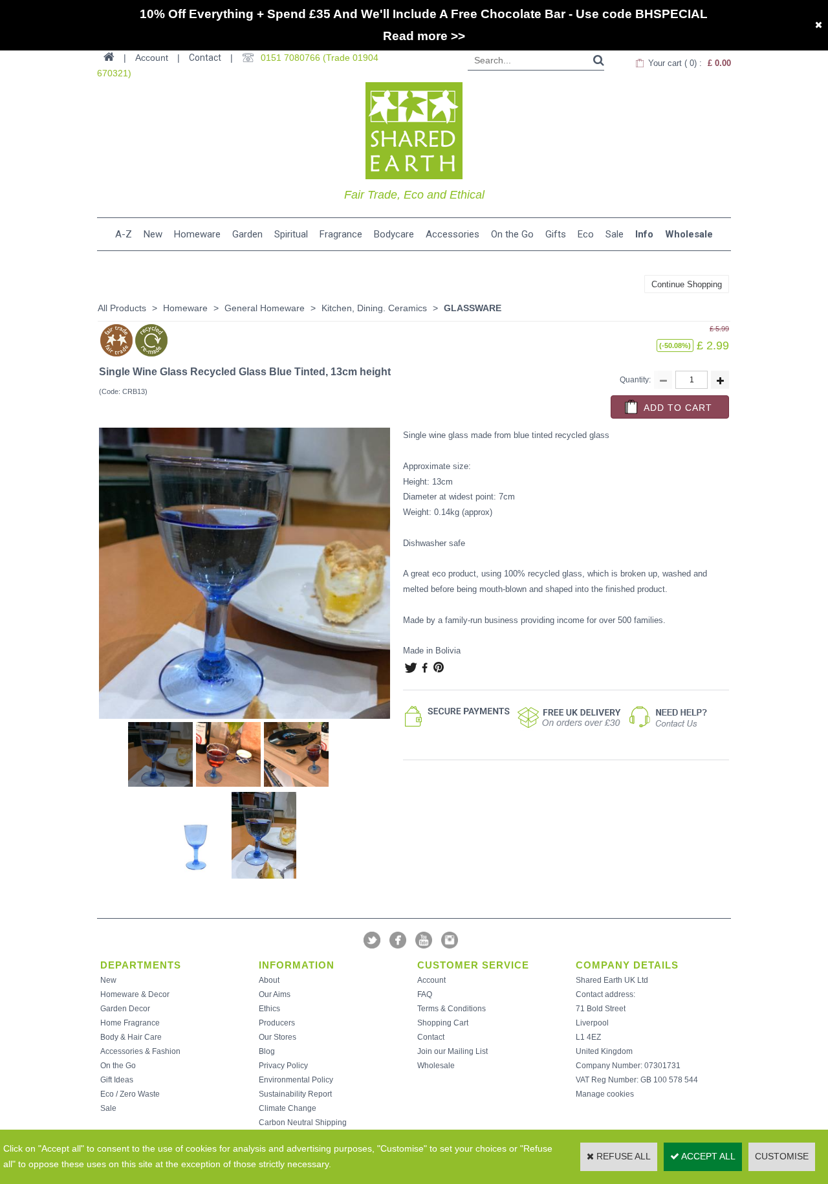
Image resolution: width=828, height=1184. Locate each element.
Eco (586, 234)
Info (644, 234)
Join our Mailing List (452, 1051)
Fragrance (341, 234)
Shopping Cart (442, 1022)
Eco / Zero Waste (130, 1094)
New (153, 234)
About (269, 980)
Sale (614, 234)
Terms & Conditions (451, 1008)
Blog (267, 1051)
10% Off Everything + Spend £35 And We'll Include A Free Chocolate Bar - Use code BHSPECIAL (424, 14)
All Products (122, 308)
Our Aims (274, 994)
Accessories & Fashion (140, 1051)
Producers (277, 1022)
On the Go (512, 234)
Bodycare (394, 234)
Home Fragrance (130, 1022)
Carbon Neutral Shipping (303, 1122)
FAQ (424, 994)
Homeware (197, 234)
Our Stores (277, 1037)
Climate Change (287, 1108)
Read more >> (424, 36)
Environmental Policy (296, 1079)
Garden (247, 234)
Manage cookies (605, 1094)
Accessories (452, 234)
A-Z (123, 234)
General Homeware (264, 308)
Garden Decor (125, 1008)
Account (431, 980)
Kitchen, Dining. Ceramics (374, 308)
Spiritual (291, 234)
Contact (205, 57)
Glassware (472, 308)
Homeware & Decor (134, 994)
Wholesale (689, 234)
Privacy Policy (283, 1065)
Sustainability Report (295, 1094)
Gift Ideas (116, 1079)
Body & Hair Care (131, 1037)
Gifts (555, 234)
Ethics (269, 1008)
